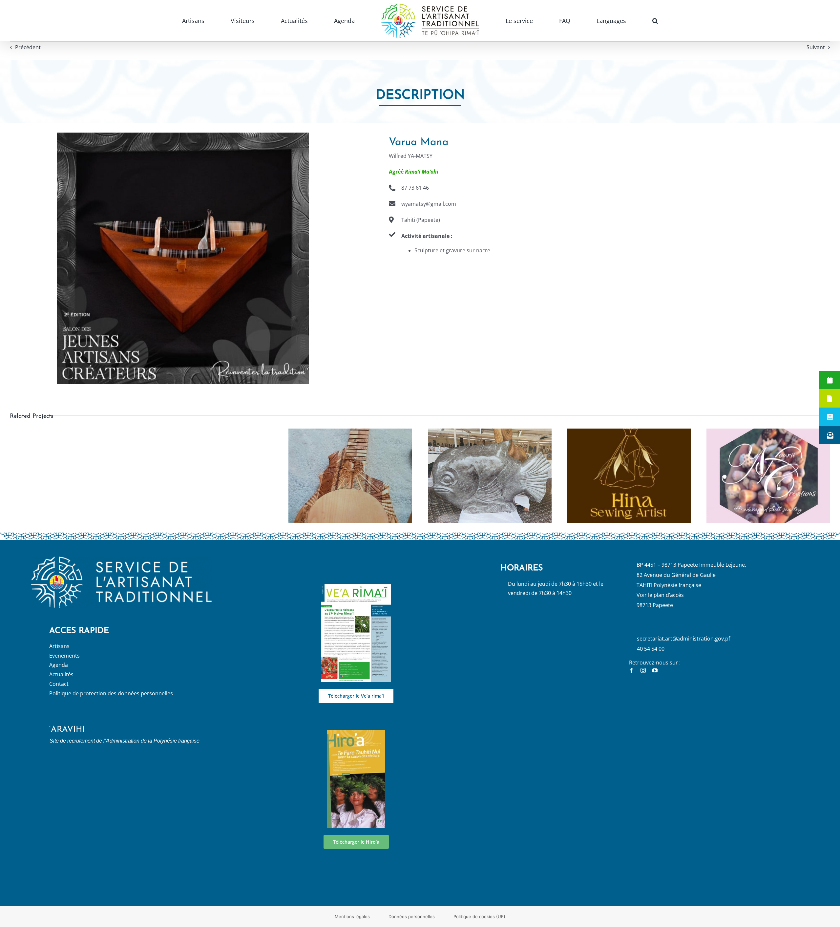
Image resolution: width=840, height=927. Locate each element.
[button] (579, 20)
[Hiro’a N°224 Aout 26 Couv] (356, 732)
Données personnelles (411, 916)
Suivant (816, 47)
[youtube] (655, 670)
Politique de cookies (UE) (479, 916)
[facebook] (631, 670)
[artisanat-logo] (121, 559)
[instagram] (643, 670)
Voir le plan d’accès (660, 595)
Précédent (28, 47)
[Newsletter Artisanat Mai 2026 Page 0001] (356, 586)
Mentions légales (352, 916)
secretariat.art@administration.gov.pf (683, 638)
